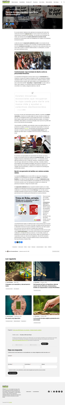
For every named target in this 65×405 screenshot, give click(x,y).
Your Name (10, 364)
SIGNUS (49, 246)
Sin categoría (16, 288)
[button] (62, 2)
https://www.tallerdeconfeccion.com (20, 340)
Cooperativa (15, 246)
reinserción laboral (40, 246)
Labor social (21, 246)
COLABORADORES (36, 391)
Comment (10, 355)
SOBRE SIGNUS (28, 391)
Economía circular (56, 251)
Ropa (46, 246)
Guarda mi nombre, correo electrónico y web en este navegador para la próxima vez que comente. (27, 369)
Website (43, 364)
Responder (44, 343)
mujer (29, 246)
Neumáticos (23, 321)
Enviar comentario (12, 373)
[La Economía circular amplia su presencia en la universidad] (46, 305)
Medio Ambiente (17, 321)
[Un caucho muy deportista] (18, 305)
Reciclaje (33, 246)
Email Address (28, 364)
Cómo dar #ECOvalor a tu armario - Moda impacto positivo (27, 330)
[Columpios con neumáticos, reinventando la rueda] (18, 271)
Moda (25, 246)
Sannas (26, 128)
